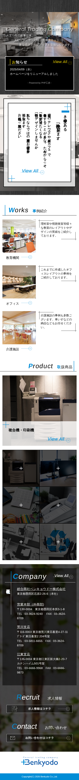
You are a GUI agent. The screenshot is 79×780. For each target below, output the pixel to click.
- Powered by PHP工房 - (40, 83)
